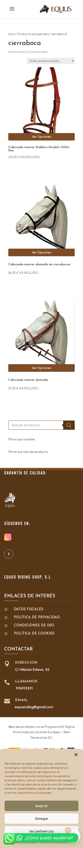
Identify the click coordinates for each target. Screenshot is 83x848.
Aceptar (41, 806)
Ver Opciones (41, 137)
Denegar (41, 819)
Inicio (11, 34)
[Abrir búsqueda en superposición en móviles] (41, 425)
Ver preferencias (41, 831)
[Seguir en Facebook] (8, 554)
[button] (76, 754)
